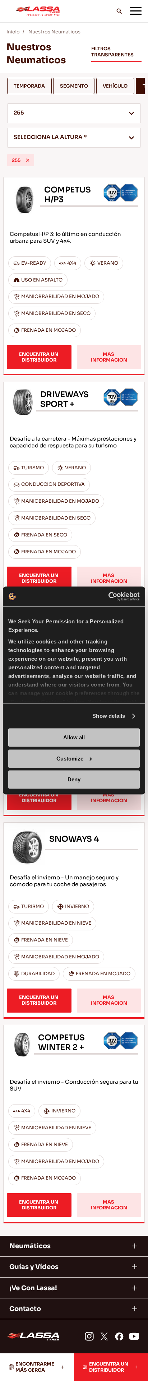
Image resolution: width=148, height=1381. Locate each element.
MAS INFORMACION (109, 357)
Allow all (74, 738)
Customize (69, 758)
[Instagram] (89, 1336)
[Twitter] (104, 1336)
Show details (108, 716)
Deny (74, 780)
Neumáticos (30, 1246)
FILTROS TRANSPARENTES (112, 52)
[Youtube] (134, 1336)
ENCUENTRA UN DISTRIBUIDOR (39, 357)
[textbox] (74, 138)
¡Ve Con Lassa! (33, 1288)
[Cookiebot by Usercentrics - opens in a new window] (108, 596)
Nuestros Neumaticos (54, 32)
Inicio (13, 32)
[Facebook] (119, 1336)
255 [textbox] (19, 113)
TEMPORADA (29, 86)
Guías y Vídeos (34, 1267)
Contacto (25, 1309)
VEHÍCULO (115, 86)
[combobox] (74, 113)
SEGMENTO (74, 86)
